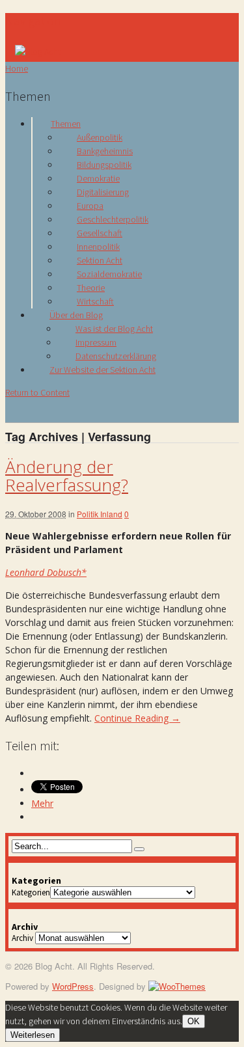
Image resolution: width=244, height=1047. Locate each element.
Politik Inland (99, 513)
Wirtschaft (95, 301)
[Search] (139, 849)
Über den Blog (76, 315)
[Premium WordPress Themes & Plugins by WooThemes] (177, 986)
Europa (90, 205)
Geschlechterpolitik (112, 219)
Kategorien (31, 892)
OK (193, 1021)
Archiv (22, 938)
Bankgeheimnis (105, 151)
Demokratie (98, 178)
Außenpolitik (99, 137)
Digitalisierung (103, 192)
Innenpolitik (98, 246)
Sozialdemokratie (109, 274)
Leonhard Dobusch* (46, 572)
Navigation (33, 20)
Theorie (91, 287)
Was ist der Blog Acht (114, 328)
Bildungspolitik (104, 164)
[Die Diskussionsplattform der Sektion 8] (38, 51)
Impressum (95, 342)
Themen (66, 123)
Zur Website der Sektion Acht (102, 369)
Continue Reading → (137, 718)
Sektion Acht (99, 260)
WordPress (73, 986)
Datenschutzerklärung (115, 356)
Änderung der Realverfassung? (66, 476)
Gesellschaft (99, 233)
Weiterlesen (32, 1035)
